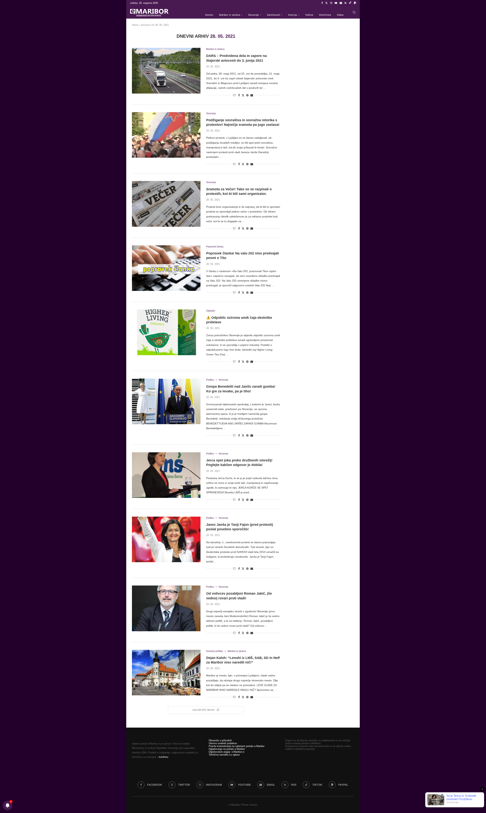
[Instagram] (331, 3)
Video (340, 14)
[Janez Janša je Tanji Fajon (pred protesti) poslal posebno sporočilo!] (166, 539)
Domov (209, 14)
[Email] (341, 3)
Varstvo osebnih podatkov (223, 743)
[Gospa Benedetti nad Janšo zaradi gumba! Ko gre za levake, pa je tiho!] (166, 401)
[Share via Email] (251, 95)
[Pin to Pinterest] (247, 95)
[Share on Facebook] (239, 95)
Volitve (309, 14)
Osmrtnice (325, 14)
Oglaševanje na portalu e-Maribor (227, 749)
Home (135, 25)
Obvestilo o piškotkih (220, 740)
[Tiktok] (350, 3)
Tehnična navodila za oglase (224, 754)
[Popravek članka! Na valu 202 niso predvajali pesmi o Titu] (166, 268)
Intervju (292, 14)
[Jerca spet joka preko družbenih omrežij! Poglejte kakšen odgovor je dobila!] (166, 475)
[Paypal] (355, 3)
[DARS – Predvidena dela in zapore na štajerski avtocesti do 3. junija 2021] (166, 70)
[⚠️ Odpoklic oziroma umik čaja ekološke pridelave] (166, 332)
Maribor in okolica (229, 14)
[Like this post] (234, 95)
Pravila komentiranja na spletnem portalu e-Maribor (236, 746)
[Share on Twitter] (243, 95)
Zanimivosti (273, 14)
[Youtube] (336, 3)
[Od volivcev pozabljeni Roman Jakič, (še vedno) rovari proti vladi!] (166, 608)
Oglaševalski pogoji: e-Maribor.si (226, 751)
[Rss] (345, 3)
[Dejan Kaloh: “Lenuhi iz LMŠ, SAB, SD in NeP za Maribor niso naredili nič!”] (166, 672)
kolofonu (163, 757)
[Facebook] (322, 3)
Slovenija (253, 14)
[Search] (354, 12)
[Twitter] (326, 3)
